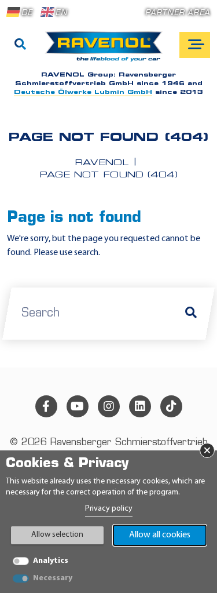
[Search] (20, 45)
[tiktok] (171, 406)
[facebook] (46, 406)
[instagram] (109, 406)
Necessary (52, 578)
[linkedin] (140, 406)
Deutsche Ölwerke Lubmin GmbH (83, 92)
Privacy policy (109, 508)
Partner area (177, 13)
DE (26, 13)
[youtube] (78, 406)
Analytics (50, 560)
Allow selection (57, 534)
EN (61, 13)
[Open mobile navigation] (194, 45)
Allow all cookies (159, 535)
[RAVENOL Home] (107, 51)
